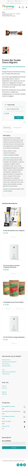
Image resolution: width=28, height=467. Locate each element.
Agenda (4, 392)
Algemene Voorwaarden (9, 372)
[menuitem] (10, 1)
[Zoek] (18, 7)
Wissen (24, 122)
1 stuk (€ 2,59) (10, 104)
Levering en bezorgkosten (9, 362)
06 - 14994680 (10, 3)
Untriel (3, 462)
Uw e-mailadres (6, 441)
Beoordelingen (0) (8, 131)
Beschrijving (7, 127)
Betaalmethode (6, 366)
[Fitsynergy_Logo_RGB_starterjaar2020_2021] (11, 7)
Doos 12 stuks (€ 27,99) (13, 109)
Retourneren (5, 364)
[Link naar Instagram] (24, 464)
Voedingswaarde (17, 127)
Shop (3, 12)
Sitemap (4, 394)
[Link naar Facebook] (21, 464)
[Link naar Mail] (18, 464)
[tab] (7, 127)
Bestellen (19, 117)
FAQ (3, 370)
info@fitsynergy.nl (17, 3)
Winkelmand (18, 1)
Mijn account (11, 1)
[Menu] (22, 7)
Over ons (4, 388)
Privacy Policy (6, 374)
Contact (4, 386)
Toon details (19, 308)
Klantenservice (6, 360)
